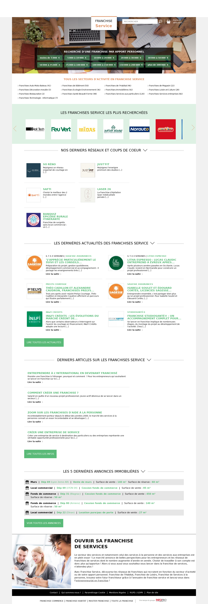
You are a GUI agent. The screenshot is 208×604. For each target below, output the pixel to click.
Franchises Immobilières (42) (119, 90)
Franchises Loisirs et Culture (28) (164, 90)
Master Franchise (99, 601)
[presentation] (15, 128)
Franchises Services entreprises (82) (166, 94)
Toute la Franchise (122, 601)
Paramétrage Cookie (95, 592)
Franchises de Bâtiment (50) (75, 85)
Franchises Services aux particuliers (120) (125, 94)
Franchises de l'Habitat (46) (118, 85)
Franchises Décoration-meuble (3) (35, 90)
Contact (54, 592)
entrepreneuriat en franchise (92, 580)
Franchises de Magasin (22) (161, 85)
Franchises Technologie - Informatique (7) (38, 98)
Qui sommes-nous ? (71, 592)
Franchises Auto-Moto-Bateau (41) (35, 85)
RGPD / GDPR (136, 592)
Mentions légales (117, 592)
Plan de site (152, 592)
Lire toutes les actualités (44, 342)
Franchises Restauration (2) (31, 94)
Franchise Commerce (51, 601)
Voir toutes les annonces (44, 523)
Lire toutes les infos (40, 454)
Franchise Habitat (76, 601)
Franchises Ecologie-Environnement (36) (81, 90)
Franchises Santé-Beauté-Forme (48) (79, 94)
